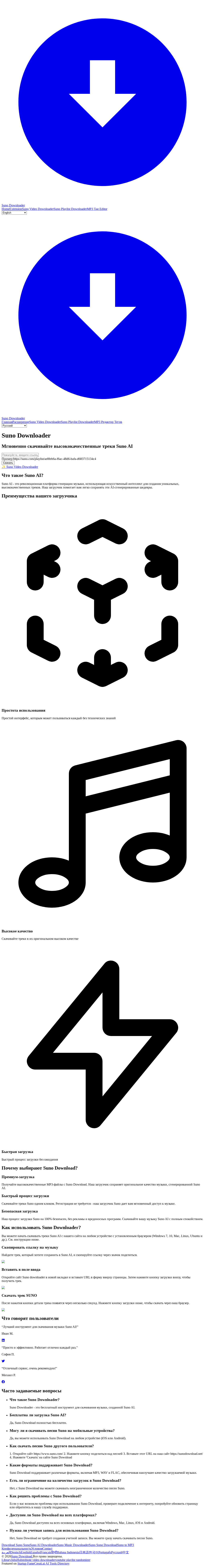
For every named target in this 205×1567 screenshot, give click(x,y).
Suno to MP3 (125, 1545)
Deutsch (15, 1552)
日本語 (84, 1552)
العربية (6, 1552)
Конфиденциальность (16, 1548)
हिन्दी (54, 1552)
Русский (117, 1552)
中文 (126, 1552)
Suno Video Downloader (38, 209)
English (25, 1552)
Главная (7, 422)
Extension (15, 209)
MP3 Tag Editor (97, 209)
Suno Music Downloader (73, 1545)
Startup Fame (25, 1563)
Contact (47, 1548)
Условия (36, 1548)
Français (46, 1552)
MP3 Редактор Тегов (108, 422)
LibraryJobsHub (12, 1560)
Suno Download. (22, 1556)
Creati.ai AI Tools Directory (51, 1563)
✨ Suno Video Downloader (20, 467)
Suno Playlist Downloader (70, 209)
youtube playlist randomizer (72, 1560)
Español (35, 1552)
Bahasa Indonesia (68, 1552)
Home (5, 209)
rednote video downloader (38, 1560)
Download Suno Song (16, 1545)
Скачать (8, 462)
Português (104, 1552)
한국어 (93, 1552)
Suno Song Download (103, 1545)
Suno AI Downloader (43, 1545)
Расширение (20, 422)
